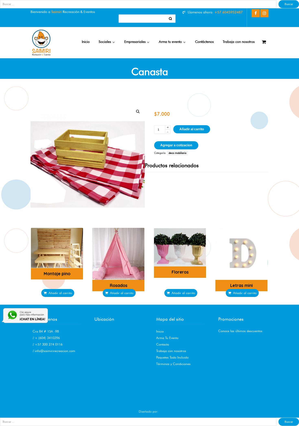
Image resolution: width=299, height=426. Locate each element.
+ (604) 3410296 (47, 338)
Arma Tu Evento (167, 338)
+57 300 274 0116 (48, 344)
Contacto (162, 344)
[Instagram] (264, 13)
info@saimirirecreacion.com (54, 351)
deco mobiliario (177, 152)
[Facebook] (256, 13)
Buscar (289, 4)
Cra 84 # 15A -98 (46, 331)
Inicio (160, 331)
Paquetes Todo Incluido (172, 357)
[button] (138, 111)
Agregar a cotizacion (176, 145)
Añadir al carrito (191, 129)
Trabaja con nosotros (171, 351)
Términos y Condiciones (173, 364)
